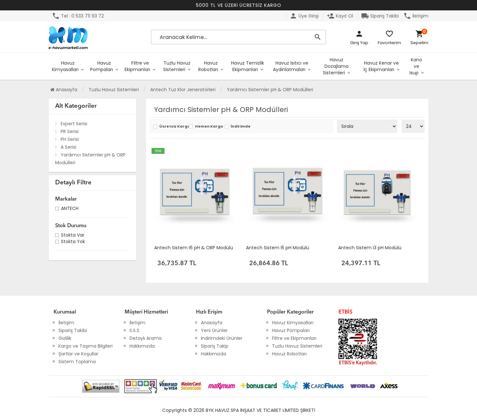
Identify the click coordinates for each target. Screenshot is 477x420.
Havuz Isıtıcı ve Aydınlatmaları (290, 66)
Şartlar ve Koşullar (78, 354)
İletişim (415, 16)
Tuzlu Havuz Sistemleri (176, 66)
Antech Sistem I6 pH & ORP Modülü (193, 247)
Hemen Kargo (208, 127)
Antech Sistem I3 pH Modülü (369, 247)
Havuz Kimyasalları (65, 66)
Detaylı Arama (145, 338)
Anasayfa (66, 89)
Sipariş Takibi (380, 16)
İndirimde (241, 127)
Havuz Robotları (208, 66)
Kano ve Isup (416, 66)
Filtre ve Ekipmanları (137, 66)
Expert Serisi (74, 123)
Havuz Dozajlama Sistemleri (336, 66)
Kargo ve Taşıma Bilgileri (85, 346)
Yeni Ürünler (214, 330)
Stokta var (72, 235)
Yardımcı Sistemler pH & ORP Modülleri (90, 159)
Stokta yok (73, 242)
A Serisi (68, 147)
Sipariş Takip (214, 346)
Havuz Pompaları (101, 66)
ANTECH (70, 209)
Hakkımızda (142, 346)
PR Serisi (70, 131)
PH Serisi (70, 139)
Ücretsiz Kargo (172, 127)
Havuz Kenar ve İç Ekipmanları (381, 66)
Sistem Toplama (77, 361)
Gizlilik (64, 338)
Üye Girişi (304, 16)
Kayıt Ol (340, 16)
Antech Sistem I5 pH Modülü (277, 247)
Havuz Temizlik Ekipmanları (247, 66)
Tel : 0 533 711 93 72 (78, 16)
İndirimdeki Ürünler (221, 338)
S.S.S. (134, 330)
